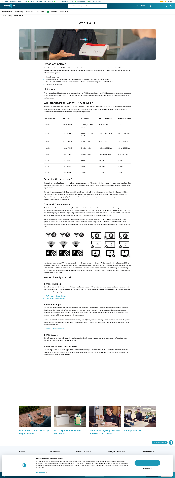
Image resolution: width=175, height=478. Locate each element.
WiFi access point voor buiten (55, 298)
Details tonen (40, 472)
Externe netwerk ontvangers (55, 329)
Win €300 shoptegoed (95, 1)
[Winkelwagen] (171, 6)
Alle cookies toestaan (147, 463)
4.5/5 (168, 1)
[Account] (165, 6)
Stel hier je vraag (160, 442)
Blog (10, 16)
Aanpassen (146, 468)
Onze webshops (81, 1)
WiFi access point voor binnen (56, 296)
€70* (71, 1)
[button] (25, 451)
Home (5, 16)
